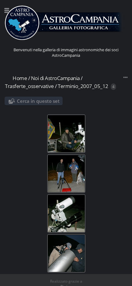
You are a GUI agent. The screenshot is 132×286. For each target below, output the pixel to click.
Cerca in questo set (38, 101)
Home (20, 78)
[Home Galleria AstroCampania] (66, 23)
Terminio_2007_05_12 (83, 86)
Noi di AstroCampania (55, 78)
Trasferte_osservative (29, 86)
